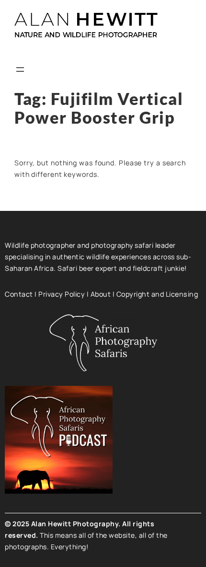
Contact (19, 294)
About (101, 294)
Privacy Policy (61, 294)
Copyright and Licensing (157, 294)
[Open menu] (20, 69)
